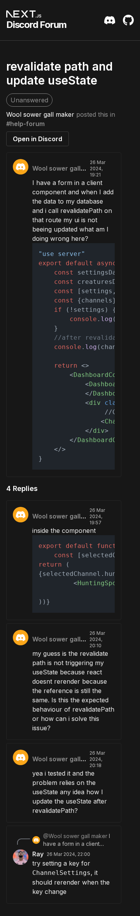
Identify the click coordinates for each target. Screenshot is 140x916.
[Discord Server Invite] (109, 20)
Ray (38, 854)
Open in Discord (37, 139)
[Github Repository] (128, 20)
